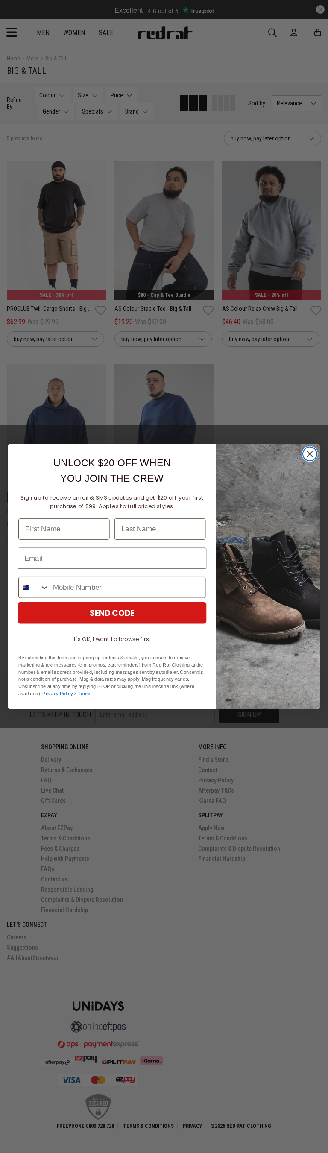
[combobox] (34, 587)
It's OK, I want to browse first (112, 639)
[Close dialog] (310, 454)
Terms (85, 693)
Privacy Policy (57, 693)
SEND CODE (112, 612)
